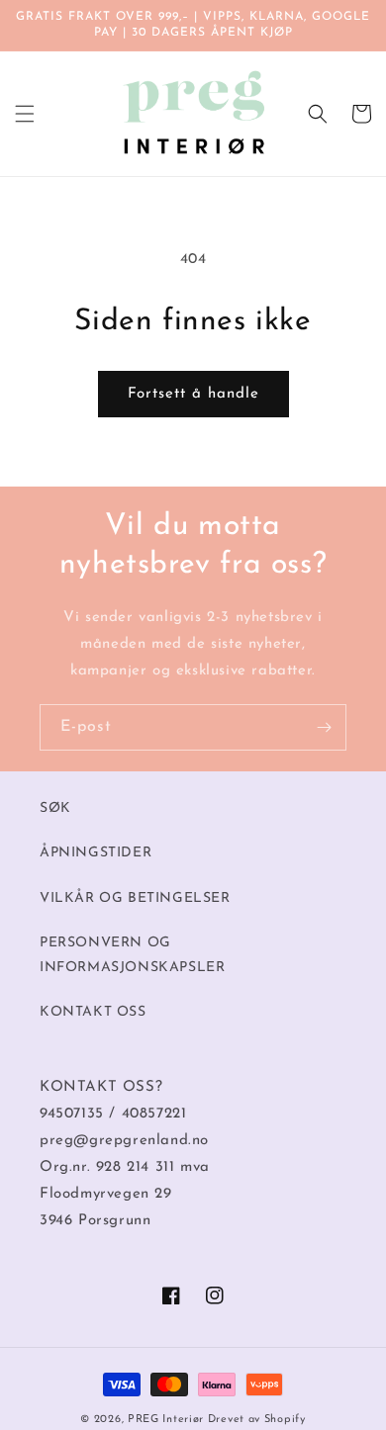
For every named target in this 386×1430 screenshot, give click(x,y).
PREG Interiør (166, 1419)
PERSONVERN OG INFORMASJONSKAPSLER (132, 955)
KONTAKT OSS (93, 1012)
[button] (25, 113)
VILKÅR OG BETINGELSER (135, 898)
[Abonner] (323, 727)
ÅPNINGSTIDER (95, 853)
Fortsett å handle (193, 394)
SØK (55, 808)
